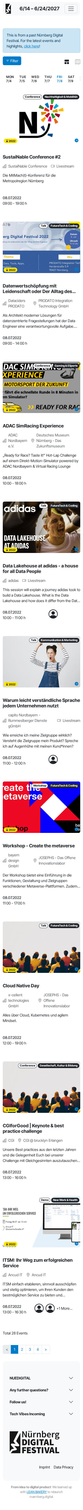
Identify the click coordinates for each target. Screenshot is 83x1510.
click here (31, 46)
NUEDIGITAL (20, 1378)
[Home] (8, 9)
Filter (14, 61)
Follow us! (18, 1402)
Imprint (44, 1467)
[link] (59, 78)
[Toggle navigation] (71, 8)
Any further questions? (29, 1390)
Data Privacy (63, 1467)
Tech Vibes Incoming (27, 1414)
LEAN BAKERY (37, 1492)
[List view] (64, 62)
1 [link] (14, 1349)
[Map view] (75, 62)
